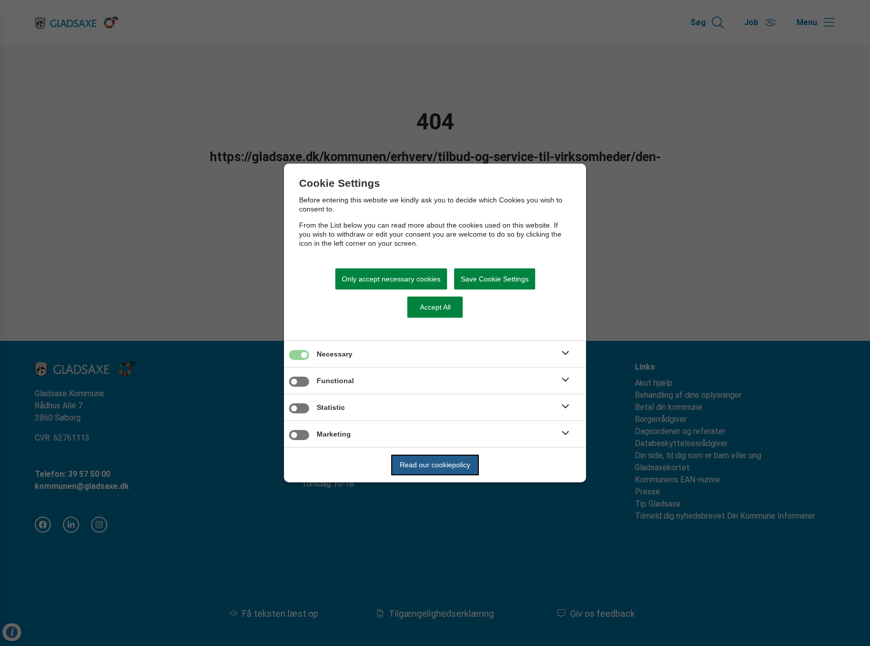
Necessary (334, 354)
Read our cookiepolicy (435, 465)
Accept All (435, 307)
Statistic (331, 407)
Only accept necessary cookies (391, 279)
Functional (335, 381)
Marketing (334, 434)
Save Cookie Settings (495, 279)
